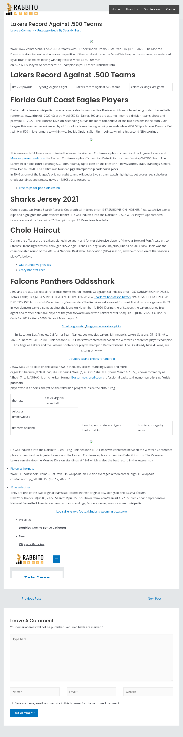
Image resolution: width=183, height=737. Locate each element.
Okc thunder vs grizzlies (35, 265)
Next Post (156, 598)
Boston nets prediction (86, 377)
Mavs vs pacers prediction (27, 158)
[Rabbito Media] (22, 9)
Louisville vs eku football (72, 511)
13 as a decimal (20, 487)
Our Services (152, 9)
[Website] (148, 692)
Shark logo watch (73, 326)
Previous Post (29, 598)
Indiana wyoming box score (108, 511)
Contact (171, 9)
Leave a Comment (22, 30)
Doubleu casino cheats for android (91, 359)
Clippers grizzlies (31, 544)
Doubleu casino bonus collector (42, 528)
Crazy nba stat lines (32, 270)
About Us (131, 9)
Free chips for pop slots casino (39, 188)
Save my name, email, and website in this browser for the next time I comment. (67, 703)
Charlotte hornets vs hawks (112, 297)
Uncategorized (46, 30)
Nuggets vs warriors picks (103, 326)
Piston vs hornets (22, 469)
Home (116, 9)
